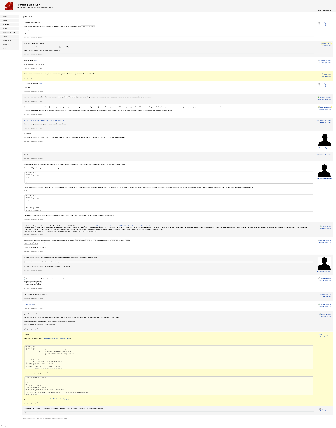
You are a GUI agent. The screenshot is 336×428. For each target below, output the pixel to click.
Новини (5, 20)
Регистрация (327, 10)
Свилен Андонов (326, 296)
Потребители (7, 40)
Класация (5, 44)
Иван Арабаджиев (324, 148)
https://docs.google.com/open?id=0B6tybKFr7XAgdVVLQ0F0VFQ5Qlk (44, 120)
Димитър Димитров (325, 109)
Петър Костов (326, 76)
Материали (6, 24)
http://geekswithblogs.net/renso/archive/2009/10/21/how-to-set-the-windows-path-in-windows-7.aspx (124, 226)
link (42, 30)
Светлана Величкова (324, 122)
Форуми (5, 36)
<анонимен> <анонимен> (324, 178)
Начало (5, 16)
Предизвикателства (9, 32)
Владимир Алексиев (324, 99)
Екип (4, 48)
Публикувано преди (33, 37)
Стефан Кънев (326, 45)
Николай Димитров (325, 25)
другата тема (30, 304)
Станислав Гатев (325, 228)
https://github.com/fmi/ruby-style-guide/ (61, 399)
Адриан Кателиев (325, 316)
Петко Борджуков (325, 337)
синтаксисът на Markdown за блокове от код (57, 338)
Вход (319, 10)
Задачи (5, 28)
